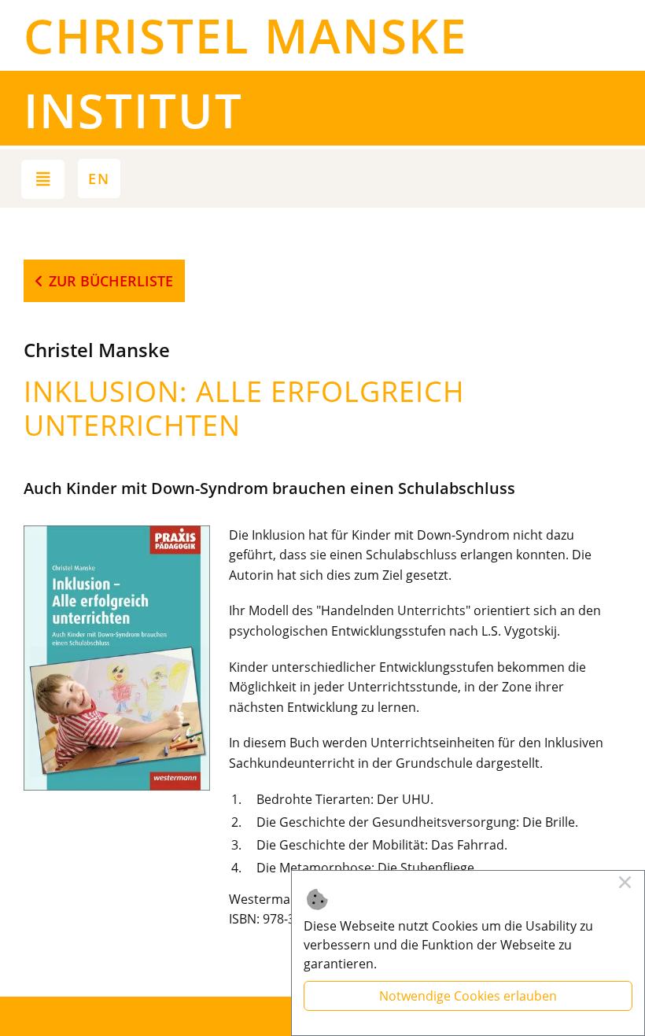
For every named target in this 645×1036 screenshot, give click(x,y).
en (99, 178)
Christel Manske (245, 35)
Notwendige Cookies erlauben (468, 996)
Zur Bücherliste (111, 280)
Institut (133, 110)
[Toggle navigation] (42, 179)
